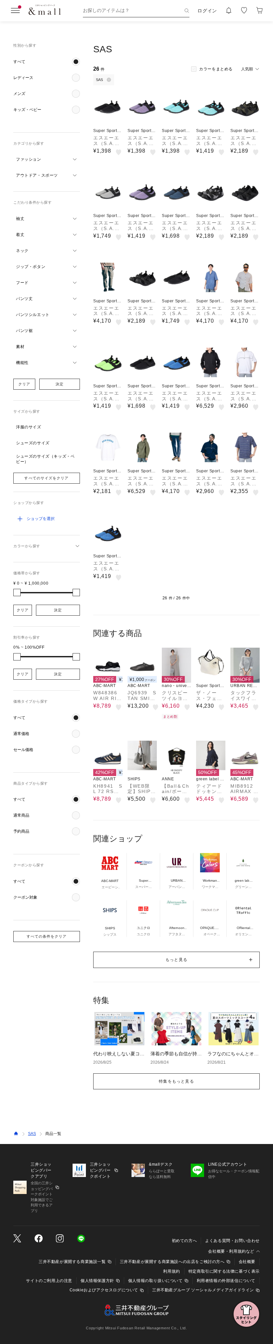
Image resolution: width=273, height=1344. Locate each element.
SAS (32, 1133)
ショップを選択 (41, 518)
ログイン (207, 10)
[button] (46, 62)
